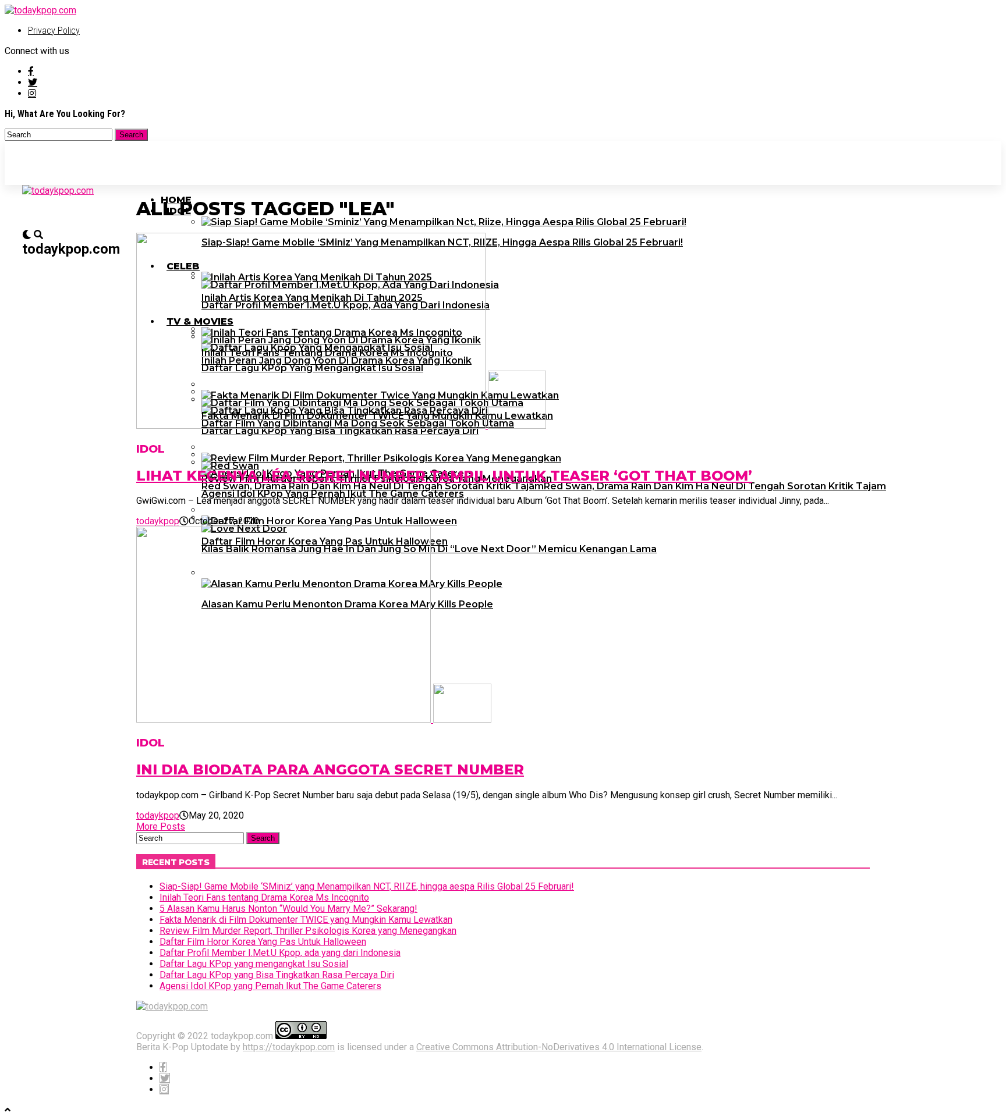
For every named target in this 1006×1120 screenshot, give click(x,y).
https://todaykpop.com (289, 1047)
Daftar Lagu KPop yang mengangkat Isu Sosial (254, 963)
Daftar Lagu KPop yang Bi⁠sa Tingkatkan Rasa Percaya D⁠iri (277, 974)
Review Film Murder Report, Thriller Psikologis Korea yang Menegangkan (308, 930)
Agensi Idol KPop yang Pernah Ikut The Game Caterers (270, 985)
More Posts (160, 826)
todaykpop (157, 521)
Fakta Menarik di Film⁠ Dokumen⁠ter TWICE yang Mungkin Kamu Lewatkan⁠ (306, 919)
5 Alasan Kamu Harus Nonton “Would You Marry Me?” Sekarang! (288, 908)
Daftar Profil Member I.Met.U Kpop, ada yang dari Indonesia (280, 952)
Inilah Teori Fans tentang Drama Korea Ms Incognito (264, 897)
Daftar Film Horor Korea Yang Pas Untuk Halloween (263, 941)
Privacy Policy (54, 30)
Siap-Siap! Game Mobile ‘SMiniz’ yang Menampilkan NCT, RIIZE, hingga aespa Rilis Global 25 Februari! (367, 886)
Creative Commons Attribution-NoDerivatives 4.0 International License (559, 1047)
